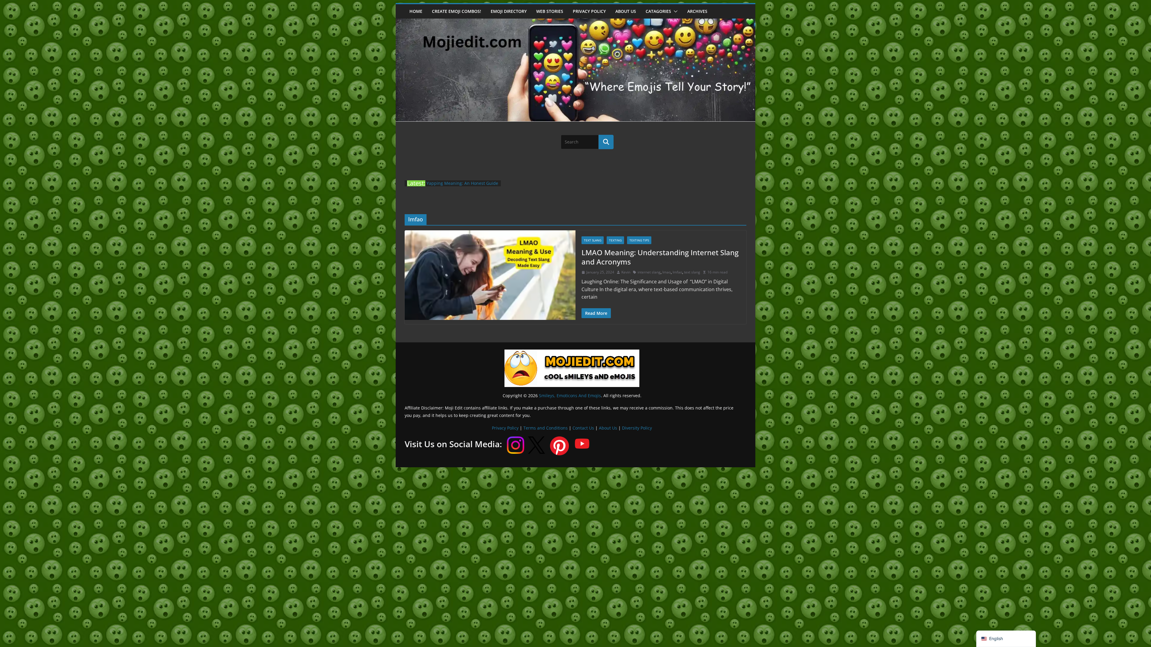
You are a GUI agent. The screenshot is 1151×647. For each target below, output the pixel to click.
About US (625, 11)
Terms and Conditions (545, 428)
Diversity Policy (637, 428)
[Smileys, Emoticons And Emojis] (575, 21)
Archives (697, 11)
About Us (608, 428)
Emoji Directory (509, 11)
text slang (692, 272)
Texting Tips (639, 240)
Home (415, 11)
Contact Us (583, 428)
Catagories (658, 11)
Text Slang (592, 240)
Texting (615, 240)
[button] (674, 11)
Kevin (625, 272)
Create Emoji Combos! (456, 11)
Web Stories (549, 11)
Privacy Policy (589, 11)
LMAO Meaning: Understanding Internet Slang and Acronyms (660, 257)
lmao (666, 272)
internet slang (649, 272)
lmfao (677, 272)
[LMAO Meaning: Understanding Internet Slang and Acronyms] (490, 275)
